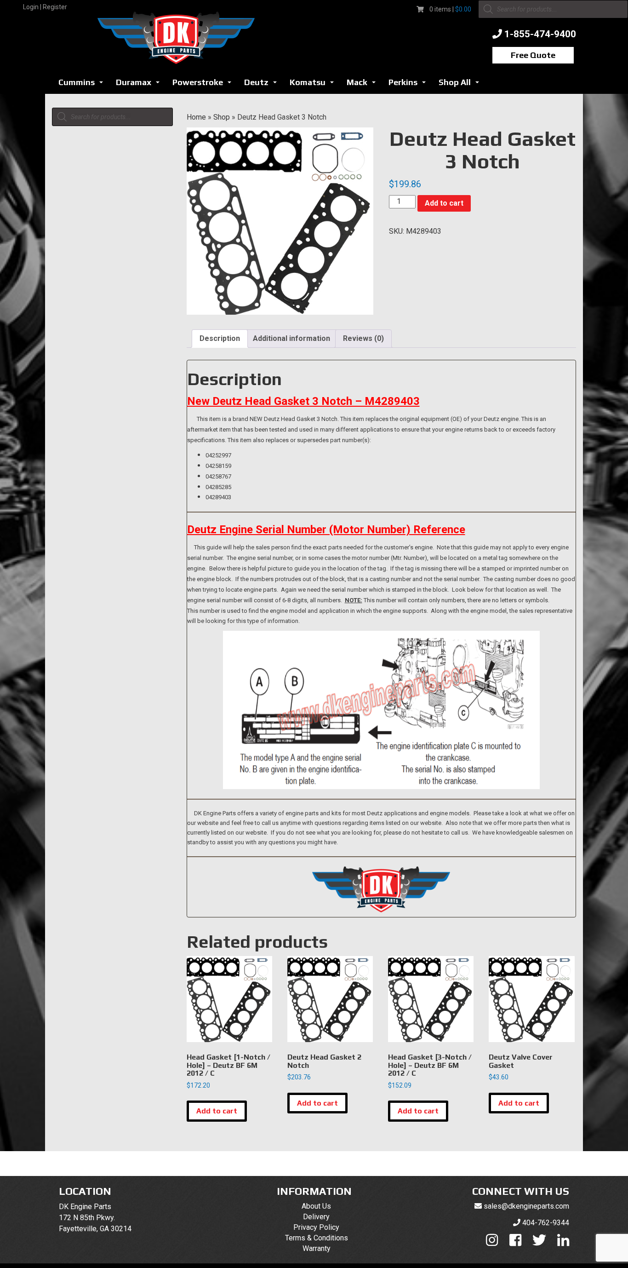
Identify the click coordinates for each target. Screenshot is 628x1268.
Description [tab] (220, 338)
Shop (221, 117)
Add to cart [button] (216, 1111)
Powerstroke (204, 84)
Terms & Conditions (316, 1237)
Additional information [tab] (291, 338)
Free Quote (533, 55)
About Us (316, 1206)
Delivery (316, 1216)
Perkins (409, 84)
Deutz (263, 84)
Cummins (83, 84)
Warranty (317, 1248)
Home (196, 117)
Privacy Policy (316, 1227)
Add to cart (444, 203)
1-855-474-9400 (540, 34)
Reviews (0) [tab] (363, 338)
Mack (364, 84)
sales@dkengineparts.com (526, 1206)
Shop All (461, 84)
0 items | (450, 9)
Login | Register (45, 7)
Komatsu (314, 84)
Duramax (140, 84)
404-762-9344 (545, 1222)
